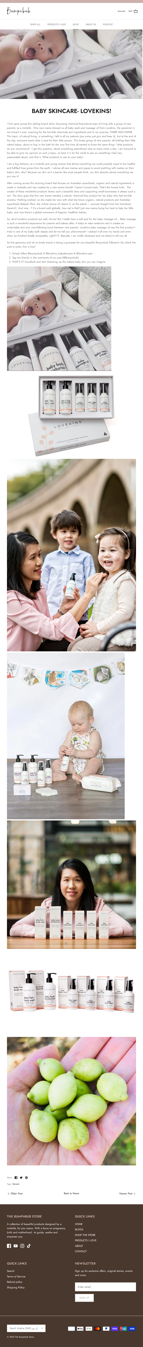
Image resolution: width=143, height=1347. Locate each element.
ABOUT (79, 1246)
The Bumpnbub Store (24, 1336)
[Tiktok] (29, 1246)
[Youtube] (16, 1246)
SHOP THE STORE (85, 1235)
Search (10, 1271)
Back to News (71, 1193)
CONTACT (81, 1251)
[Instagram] (22, 1246)
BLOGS (79, 1229)
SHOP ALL (35, 24)
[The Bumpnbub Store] (18, 11)
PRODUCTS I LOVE (56, 24)
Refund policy (14, 1282)
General (15, 1184)
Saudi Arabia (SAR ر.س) (23, 1328)
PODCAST (108, 24)
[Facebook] (9, 1246)
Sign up (84, 1297)
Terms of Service (16, 1276)
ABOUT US (91, 24)
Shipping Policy (16, 1287)
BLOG (76, 24)
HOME (78, 1224)
